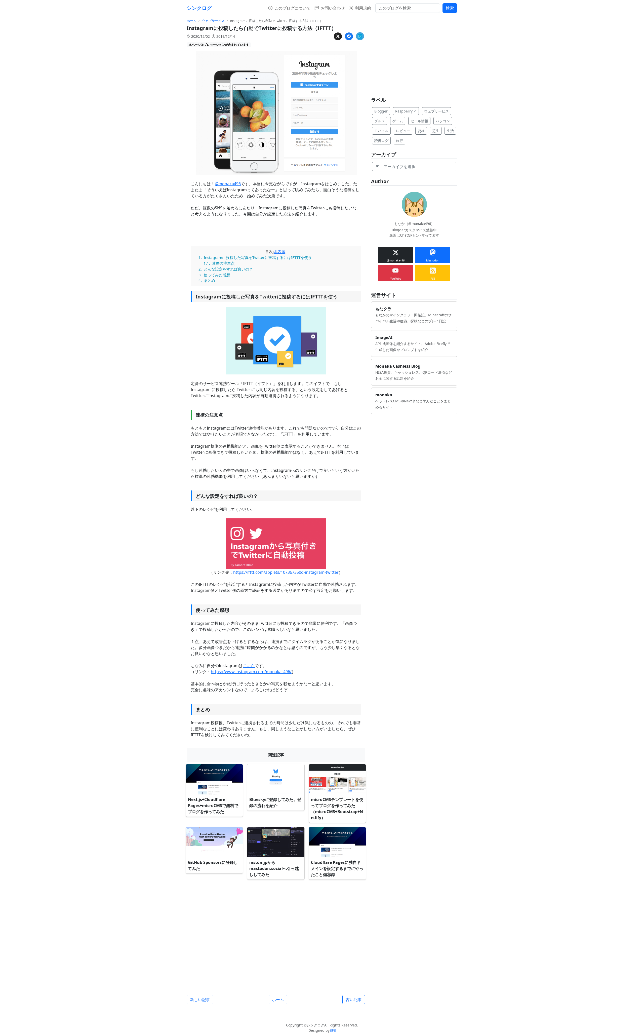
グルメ (379, 121)
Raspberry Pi (406, 111)
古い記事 (354, 999)
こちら (249, 665)
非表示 (279, 251)
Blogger (381, 111)
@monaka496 (228, 183)
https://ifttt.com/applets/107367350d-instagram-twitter (286, 572)
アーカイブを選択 (397, 166)
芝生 (435, 130)
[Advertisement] (276, 935)
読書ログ (381, 140)
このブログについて (292, 8)
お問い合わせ (333, 8)
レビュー (403, 130)
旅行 (399, 140)
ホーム (278, 999)
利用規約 (363, 8)
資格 (421, 130)
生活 (450, 130)
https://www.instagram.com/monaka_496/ (251, 671)
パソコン (443, 121)
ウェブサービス (436, 111)
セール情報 (419, 121)
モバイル (381, 130)
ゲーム (397, 121)
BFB (333, 1030)
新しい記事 (200, 999)
